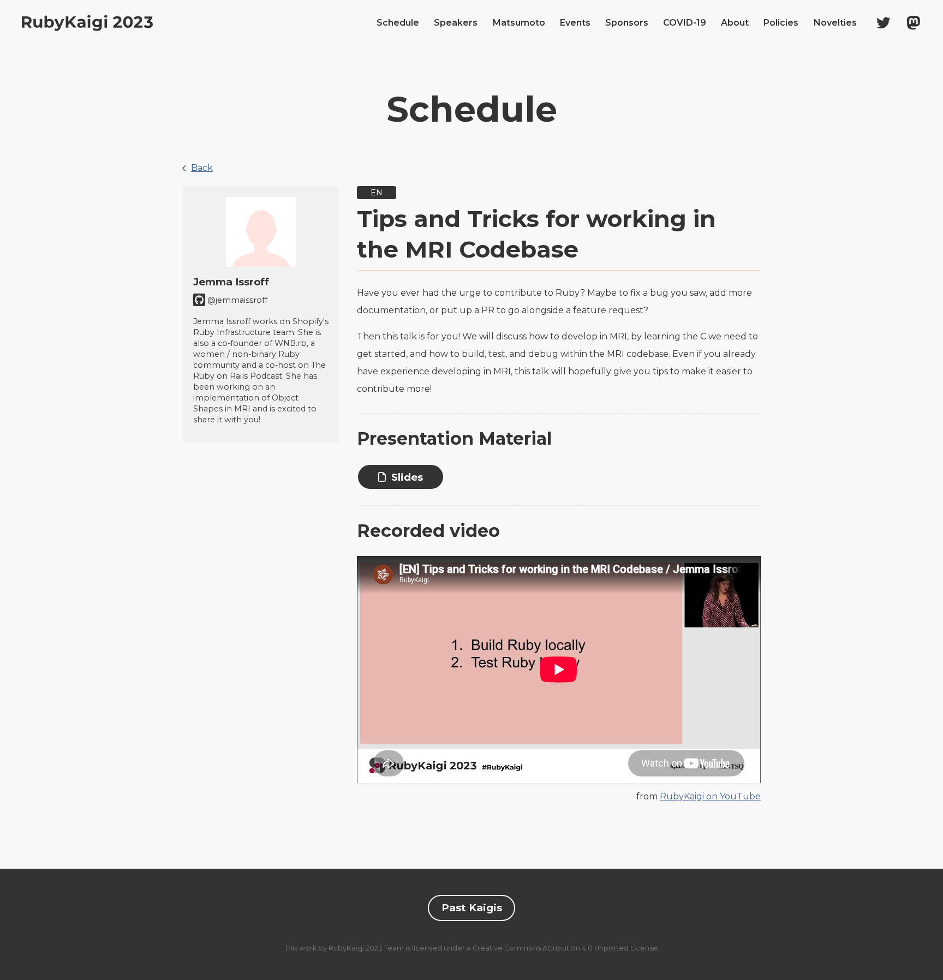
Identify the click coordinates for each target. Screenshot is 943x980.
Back (202, 168)
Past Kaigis (471, 907)
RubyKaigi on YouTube (710, 796)
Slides (407, 477)
